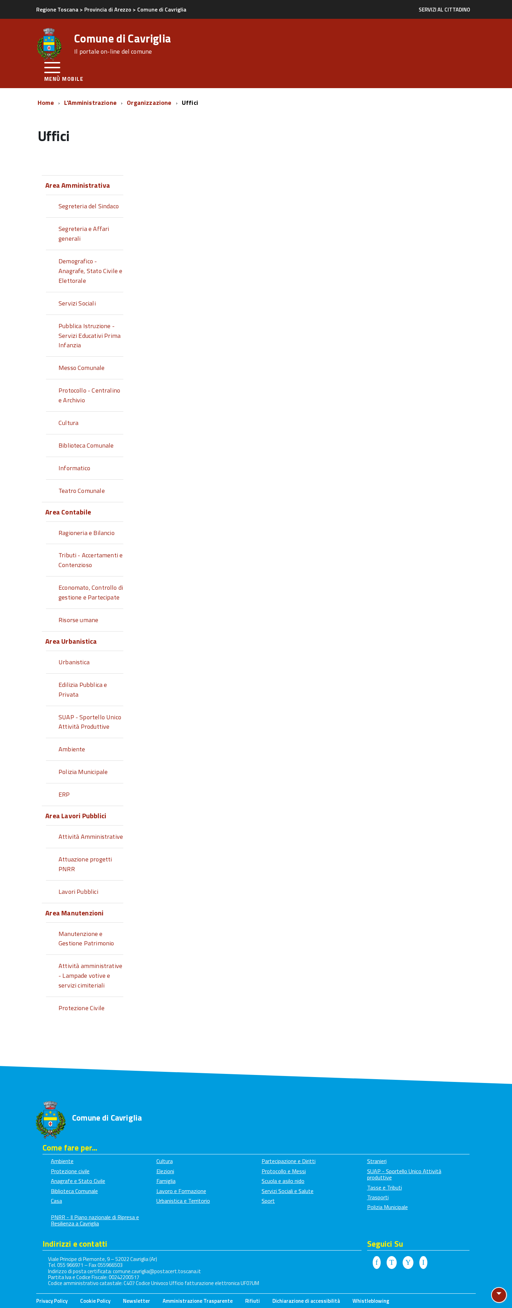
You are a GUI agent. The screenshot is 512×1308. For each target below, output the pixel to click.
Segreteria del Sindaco (89, 206)
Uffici (190, 102)
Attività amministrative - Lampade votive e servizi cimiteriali (90, 975)
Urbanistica (74, 662)
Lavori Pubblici (78, 891)
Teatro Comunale (82, 490)
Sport (268, 1201)
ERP (64, 794)
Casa (56, 1201)
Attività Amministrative (91, 836)
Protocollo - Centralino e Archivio (89, 395)
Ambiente (72, 749)
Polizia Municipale (83, 771)
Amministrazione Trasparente (198, 1301)
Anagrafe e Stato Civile (78, 1181)
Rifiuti (252, 1301)
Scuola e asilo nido (283, 1181)
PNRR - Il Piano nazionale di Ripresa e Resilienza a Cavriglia (95, 1220)
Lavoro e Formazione (181, 1191)
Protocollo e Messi (284, 1171)
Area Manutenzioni (74, 912)
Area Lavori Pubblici (75, 815)
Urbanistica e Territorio (183, 1201)
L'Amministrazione (91, 102)
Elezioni (165, 1171)
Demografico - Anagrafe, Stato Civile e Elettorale (90, 270)
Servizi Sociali (77, 303)
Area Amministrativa (77, 185)
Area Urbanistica (71, 641)
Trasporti (378, 1197)
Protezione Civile (81, 1008)
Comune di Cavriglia (122, 44)
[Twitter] (392, 1263)
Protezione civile (70, 1171)
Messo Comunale (82, 367)
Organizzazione (150, 102)
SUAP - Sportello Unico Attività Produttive (90, 722)
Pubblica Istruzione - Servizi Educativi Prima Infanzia (90, 335)
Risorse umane (78, 620)
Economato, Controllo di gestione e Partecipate (91, 592)
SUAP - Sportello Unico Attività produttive (404, 1174)
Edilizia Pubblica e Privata (83, 689)
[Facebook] (377, 1263)
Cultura (68, 422)
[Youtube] (408, 1263)
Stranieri (377, 1161)
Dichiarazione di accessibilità (306, 1301)
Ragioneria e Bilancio (87, 532)
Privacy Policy (52, 1301)
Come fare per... (70, 1147)
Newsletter (136, 1301)
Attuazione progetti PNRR (85, 864)
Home (46, 102)
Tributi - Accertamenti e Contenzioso (91, 560)
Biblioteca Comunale (86, 445)
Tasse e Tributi (384, 1187)
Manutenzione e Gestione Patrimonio (86, 938)
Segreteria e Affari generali (84, 233)
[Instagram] (423, 1263)
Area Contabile (68, 511)
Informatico (74, 468)
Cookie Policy (95, 1301)
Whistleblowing (370, 1301)
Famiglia (166, 1181)
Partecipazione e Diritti (289, 1161)
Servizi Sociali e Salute (287, 1191)
